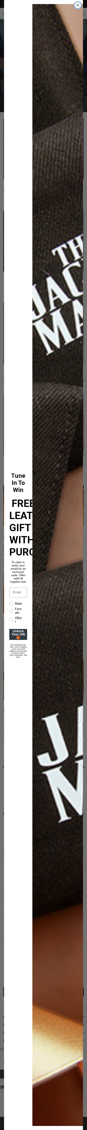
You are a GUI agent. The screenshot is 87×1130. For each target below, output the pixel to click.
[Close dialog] (77, 5)
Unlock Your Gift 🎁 (18, 634)
